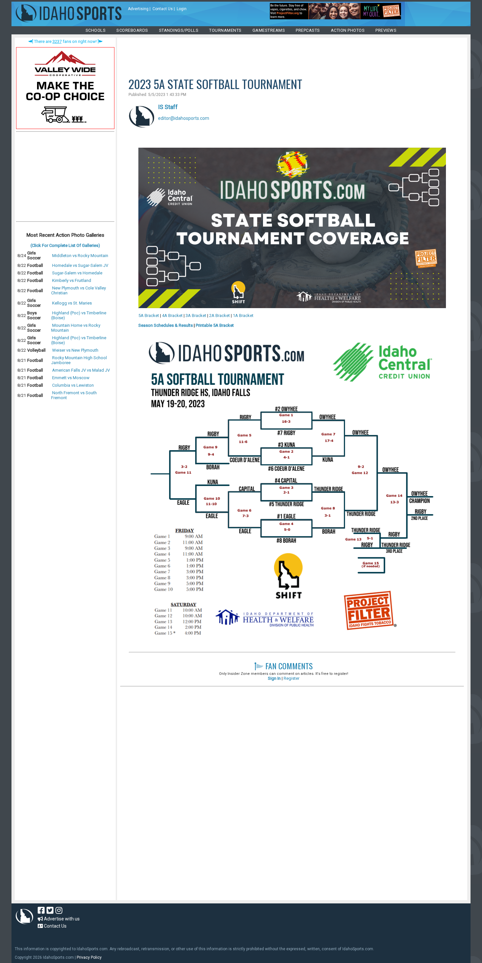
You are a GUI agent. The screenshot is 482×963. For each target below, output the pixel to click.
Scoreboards (132, 30)
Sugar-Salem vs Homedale (77, 272)
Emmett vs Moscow (71, 377)
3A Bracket (196, 315)
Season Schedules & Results (165, 325)
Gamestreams (268, 30)
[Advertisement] (65, 178)
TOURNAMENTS (225, 30)
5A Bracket (148, 315)
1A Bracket (243, 315)
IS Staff (168, 106)
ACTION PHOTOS (348, 30)
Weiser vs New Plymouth (75, 350)
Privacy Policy (89, 957)
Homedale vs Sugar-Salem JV (80, 265)
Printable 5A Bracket (215, 325)
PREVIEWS (385, 30)
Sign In (274, 678)
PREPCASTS (308, 30)
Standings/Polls (179, 30)
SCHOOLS (96, 30)
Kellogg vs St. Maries (72, 303)
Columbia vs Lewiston (73, 385)
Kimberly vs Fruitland (71, 280)
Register (291, 678)
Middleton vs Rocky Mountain (80, 255)
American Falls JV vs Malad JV (81, 370)
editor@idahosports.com (183, 118)
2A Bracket (219, 315)
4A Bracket (172, 315)
